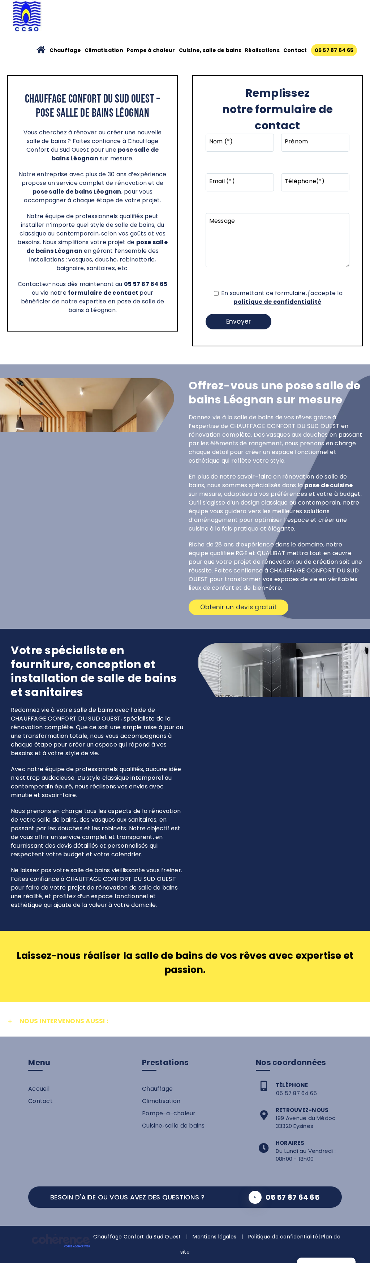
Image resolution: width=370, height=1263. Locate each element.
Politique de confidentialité (283, 1236)
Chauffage (157, 1089)
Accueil (39, 1089)
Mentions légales (214, 1236)
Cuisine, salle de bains (173, 1125)
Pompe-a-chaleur (169, 1113)
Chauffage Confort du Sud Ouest (137, 1236)
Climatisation (161, 1101)
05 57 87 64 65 (296, 1093)
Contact (40, 1101)
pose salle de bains (62, 191)
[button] (185, 1021)
